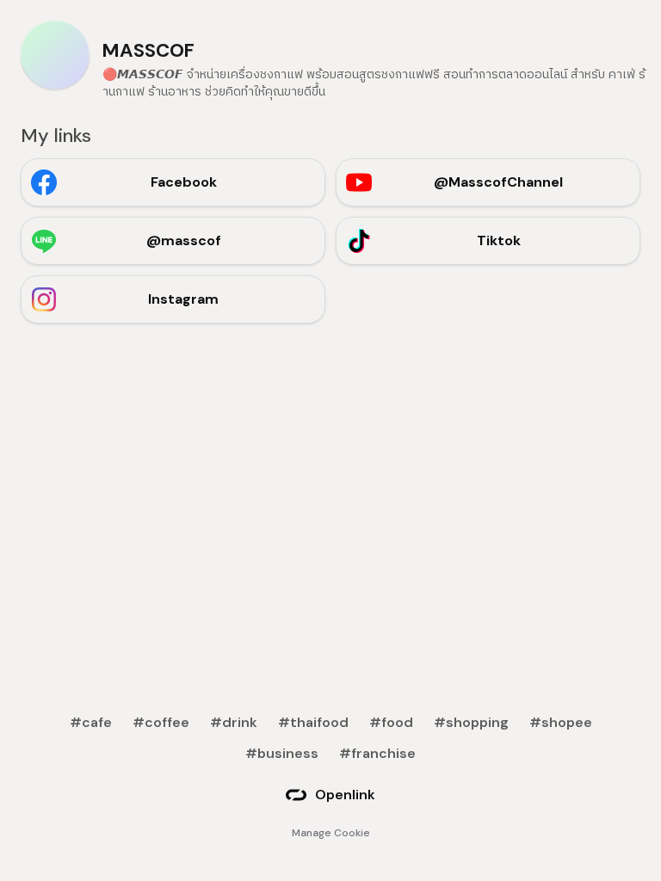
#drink (233, 722)
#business (281, 753)
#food (391, 722)
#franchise (377, 753)
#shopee (560, 722)
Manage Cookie (331, 833)
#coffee (161, 722)
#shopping (471, 722)
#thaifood (313, 722)
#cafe (91, 722)
